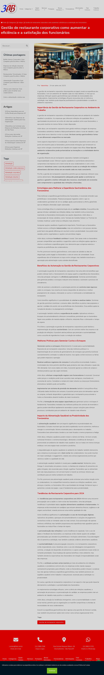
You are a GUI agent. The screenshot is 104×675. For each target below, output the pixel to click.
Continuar (52, 670)
